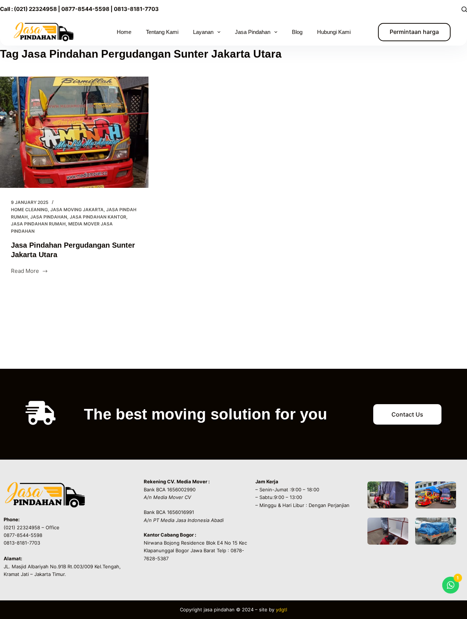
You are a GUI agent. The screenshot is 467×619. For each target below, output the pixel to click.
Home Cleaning (29, 209)
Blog (297, 32)
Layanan (203, 32)
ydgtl (281, 609)
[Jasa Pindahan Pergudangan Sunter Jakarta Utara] (74, 132)
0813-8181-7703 (136, 8)
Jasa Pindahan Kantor (98, 217)
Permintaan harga (414, 31)
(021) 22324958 (35, 8)
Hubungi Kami (334, 32)
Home (124, 32)
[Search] (464, 9)
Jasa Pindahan (48, 217)
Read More (28, 270)
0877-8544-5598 (84, 8)
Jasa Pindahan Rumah (38, 224)
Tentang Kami (162, 32)
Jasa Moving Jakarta (77, 209)
